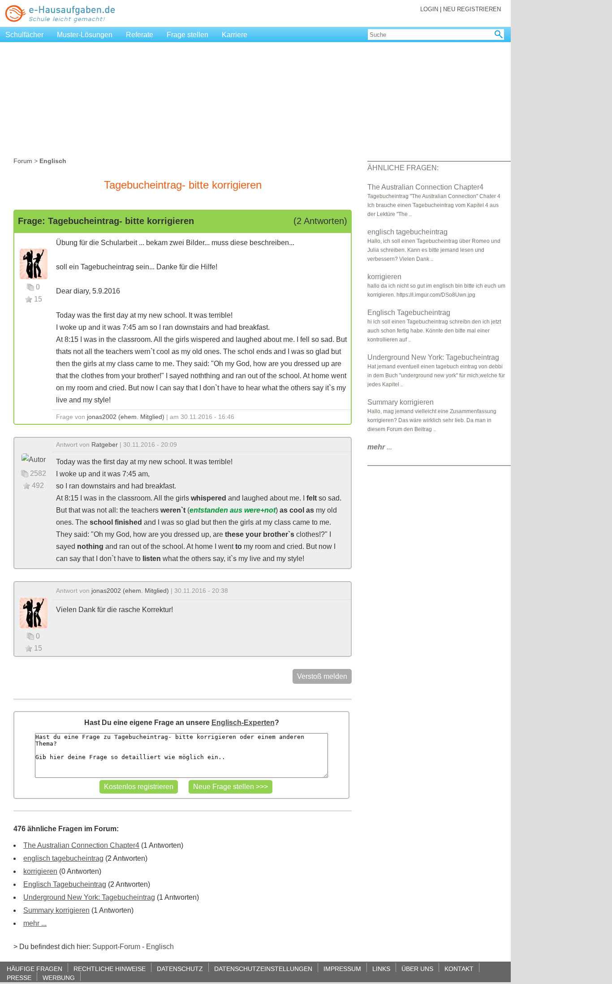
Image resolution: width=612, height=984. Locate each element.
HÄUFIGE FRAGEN (34, 968)
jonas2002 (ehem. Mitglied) (125, 416)
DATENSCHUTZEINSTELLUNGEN (263, 968)
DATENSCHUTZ (180, 968)
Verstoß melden (322, 676)
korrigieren (40, 871)
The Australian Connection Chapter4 (81, 845)
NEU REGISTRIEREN (472, 9)
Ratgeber (104, 444)
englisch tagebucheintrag (63, 858)
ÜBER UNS (417, 968)
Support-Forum (116, 946)
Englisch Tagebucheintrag (64, 884)
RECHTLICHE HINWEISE (109, 968)
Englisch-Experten (243, 722)
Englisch (160, 946)
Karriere (234, 35)
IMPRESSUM (342, 968)
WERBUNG (59, 977)
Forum (22, 160)
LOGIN (429, 9)
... (379, 447)
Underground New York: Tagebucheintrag (89, 897)
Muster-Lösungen (84, 35)
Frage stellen (187, 35)
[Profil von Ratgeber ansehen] (34, 459)
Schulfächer (24, 35)
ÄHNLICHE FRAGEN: (403, 168)
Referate (139, 35)
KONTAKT (459, 968)
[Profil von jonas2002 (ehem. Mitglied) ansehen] (33, 263)
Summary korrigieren (56, 910)
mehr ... (35, 923)
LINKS (381, 968)
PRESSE (19, 977)
